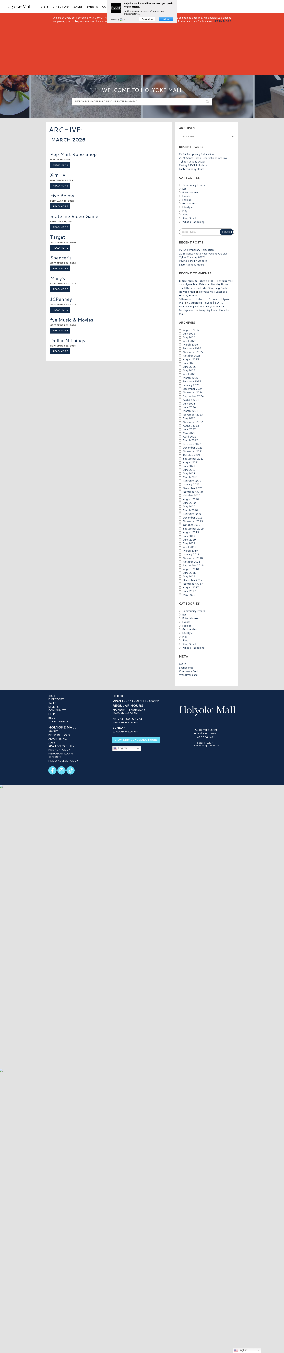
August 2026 (191, 330)
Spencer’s (61, 257)
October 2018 (191, 561)
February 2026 (192, 348)
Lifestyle (187, 207)
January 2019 (191, 554)
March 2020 (190, 510)
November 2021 (193, 451)
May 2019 (189, 543)
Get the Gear (190, 203)
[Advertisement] (142, 48)
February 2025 (192, 381)
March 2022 (190, 440)
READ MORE (60, 165)
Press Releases (59, 735)
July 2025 (189, 363)
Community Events (193, 185)
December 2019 (192, 517)
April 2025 (189, 374)
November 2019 (193, 521)
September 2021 (193, 458)
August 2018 (191, 569)
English (122, 748)
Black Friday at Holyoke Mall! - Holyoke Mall (206, 280)
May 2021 (189, 473)
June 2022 (189, 429)
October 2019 (191, 525)
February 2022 (192, 444)
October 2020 (191, 495)
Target (57, 236)
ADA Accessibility (61, 746)
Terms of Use (213, 745)
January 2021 (191, 484)
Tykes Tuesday (59, 721)
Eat (184, 188)
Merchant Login (60, 753)
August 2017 (191, 587)
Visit (52, 695)
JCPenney (61, 299)
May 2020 (189, 506)
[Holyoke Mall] (206, 710)
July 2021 (189, 466)
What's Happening (193, 222)
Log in (182, 664)
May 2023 (189, 418)
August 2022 (191, 425)
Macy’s (57, 278)
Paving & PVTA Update (193, 165)
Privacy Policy (59, 750)
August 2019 (191, 532)
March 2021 (190, 477)
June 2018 (189, 573)
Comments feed (188, 671)
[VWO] (123, 19)
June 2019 (189, 539)
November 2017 (193, 584)
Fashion (186, 200)
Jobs (51, 742)
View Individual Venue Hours (136, 739)
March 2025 (190, 378)
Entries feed (186, 667)
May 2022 (189, 433)
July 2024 (189, 403)
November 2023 (193, 414)
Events (186, 196)
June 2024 (189, 407)
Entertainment (191, 192)
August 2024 (191, 400)
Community (57, 710)
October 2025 (191, 355)
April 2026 (189, 341)
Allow (166, 19)
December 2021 (192, 447)
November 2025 (193, 352)
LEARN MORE (222, 21)
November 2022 (193, 422)
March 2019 (190, 550)
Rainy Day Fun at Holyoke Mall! (204, 311)
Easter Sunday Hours (191, 169)
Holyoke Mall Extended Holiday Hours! (206, 284)
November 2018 (193, 558)
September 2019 (193, 528)
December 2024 (192, 389)
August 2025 (191, 359)
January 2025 (191, 385)
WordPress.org (188, 675)
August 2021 (191, 462)
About (53, 731)
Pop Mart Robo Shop (73, 154)
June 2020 (189, 503)
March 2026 (190, 344)
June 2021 (189, 470)
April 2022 (189, 436)
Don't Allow (147, 19)
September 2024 (193, 396)
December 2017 (192, 580)
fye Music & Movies (71, 319)
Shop (185, 214)
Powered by (115, 19)
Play (184, 211)
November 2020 (193, 492)
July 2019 (189, 536)
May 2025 (189, 370)
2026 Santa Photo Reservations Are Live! (203, 158)
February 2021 (192, 481)
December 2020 (192, 488)
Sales (52, 703)
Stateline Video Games (75, 216)
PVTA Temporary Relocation (196, 154)
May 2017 (189, 595)
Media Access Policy (63, 761)
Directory (56, 699)
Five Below (62, 195)
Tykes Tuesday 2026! (192, 161)
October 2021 (191, 455)
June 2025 (189, 367)
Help (51, 714)
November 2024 (193, 392)
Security (54, 757)
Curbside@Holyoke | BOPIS (206, 302)
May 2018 (189, 576)
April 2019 (189, 547)
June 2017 (189, 591)
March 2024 (190, 411)
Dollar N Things (67, 340)
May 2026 (189, 337)
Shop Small (189, 218)
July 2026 (189, 333)
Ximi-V (58, 174)
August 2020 (191, 499)
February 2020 (192, 514)
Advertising (57, 738)
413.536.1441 (206, 737)
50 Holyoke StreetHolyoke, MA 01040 (206, 731)
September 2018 (193, 565)
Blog (52, 717)
